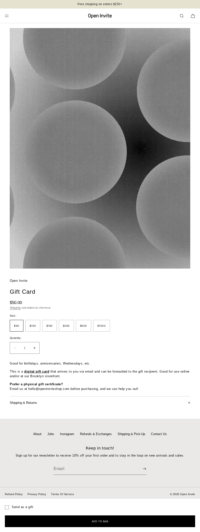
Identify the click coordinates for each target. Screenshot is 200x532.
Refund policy (14, 494)
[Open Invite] (100, 16)
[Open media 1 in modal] (100, 148)
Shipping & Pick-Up (131, 434)
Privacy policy (37, 494)
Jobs (50, 434)
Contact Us (159, 434)
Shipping (15, 307)
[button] (182, 16)
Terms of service (62, 494)
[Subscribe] (140, 469)
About (37, 434)
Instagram (67, 434)
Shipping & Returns (23, 403)
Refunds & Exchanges (96, 434)
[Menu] (11, 16)
